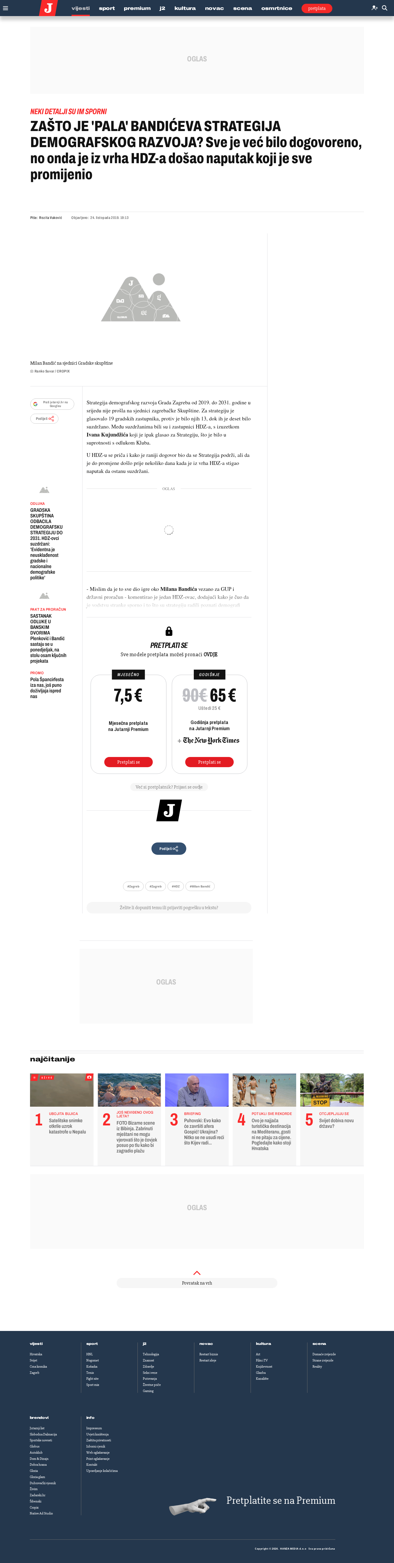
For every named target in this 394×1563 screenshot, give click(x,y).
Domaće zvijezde (324, 1354)
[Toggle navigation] (4, 7)
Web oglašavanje (98, 1452)
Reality (317, 1366)
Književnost (264, 1366)
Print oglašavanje (98, 1459)
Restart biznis (208, 1354)
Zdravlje (148, 1366)
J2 (162, 8)
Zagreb (34, 1373)
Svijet (33, 1360)
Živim (34, 1489)
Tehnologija (151, 1354)
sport (92, 1344)
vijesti (36, 1344)
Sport (107, 8)
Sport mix (92, 1385)
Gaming (148, 1391)
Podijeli (42, 419)
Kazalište (262, 1379)
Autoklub (36, 1452)
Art (258, 1354)
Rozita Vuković (50, 218)
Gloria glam (37, 1477)
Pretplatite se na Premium (280, 1500)
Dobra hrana (38, 1465)
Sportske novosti (41, 1440)
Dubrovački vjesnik (43, 1483)
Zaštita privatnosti (98, 1440)
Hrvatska (36, 1354)
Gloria (34, 1471)
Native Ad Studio (41, 1513)
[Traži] (385, 8)
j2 (145, 1344)
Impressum (94, 1428)
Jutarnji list (37, 1428)
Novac (214, 8)
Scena (242, 8)
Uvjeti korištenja (97, 1434)
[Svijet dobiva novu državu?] (332, 1091)
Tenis (90, 1373)
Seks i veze (150, 1373)
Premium (137, 8)
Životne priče (152, 1385)
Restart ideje (207, 1360)
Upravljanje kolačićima (102, 1471)
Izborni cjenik (95, 1446)
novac (206, 1344)
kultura (263, 1344)
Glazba (261, 1373)
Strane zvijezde (323, 1360)
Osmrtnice (276, 8)
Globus (34, 1446)
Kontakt (91, 1465)
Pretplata (317, 8)
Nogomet (92, 1360)
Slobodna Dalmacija (43, 1434)
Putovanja (150, 1379)
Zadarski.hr (37, 1495)
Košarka (91, 1366)
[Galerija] (140, 295)
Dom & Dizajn (39, 1459)
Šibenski (35, 1501)
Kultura (185, 8)
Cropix (34, 1507)
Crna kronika (38, 1366)
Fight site (92, 1379)
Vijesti (81, 8)
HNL (89, 1354)
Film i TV (262, 1360)
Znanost (148, 1360)
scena (319, 1344)
